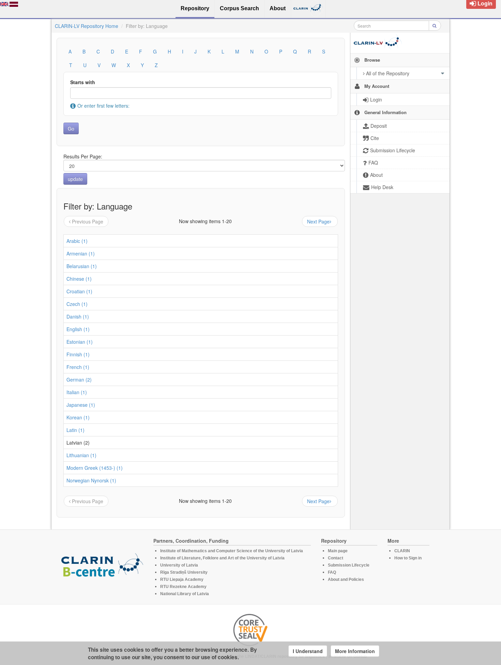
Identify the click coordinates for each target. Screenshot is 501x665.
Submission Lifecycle (348, 565)
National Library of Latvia (184, 593)
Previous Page (87, 221)
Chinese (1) (79, 278)
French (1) (77, 367)
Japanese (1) (80, 404)
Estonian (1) (79, 341)
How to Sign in (408, 558)
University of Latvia (179, 565)
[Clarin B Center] (102, 567)
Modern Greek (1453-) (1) (94, 467)
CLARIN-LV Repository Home (86, 25)
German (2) (79, 379)
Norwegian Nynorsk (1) (91, 480)
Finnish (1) (78, 354)
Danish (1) (77, 316)
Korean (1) (78, 417)
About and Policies (346, 579)
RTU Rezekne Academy (183, 586)
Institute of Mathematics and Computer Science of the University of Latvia (231, 550)
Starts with (82, 82)
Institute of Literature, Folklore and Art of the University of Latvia (222, 558)
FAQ (332, 572)
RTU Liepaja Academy (181, 579)
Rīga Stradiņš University (184, 572)
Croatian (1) (79, 291)
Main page (338, 550)
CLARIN (402, 550)
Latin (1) (75, 430)
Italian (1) (76, 392)
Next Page (318, 221)
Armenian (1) (80, 253)
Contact (335, 558)
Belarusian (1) (81, 266)
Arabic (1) (77, 240)
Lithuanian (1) (81, 455)
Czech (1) (77, 303)
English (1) (78, 329)
